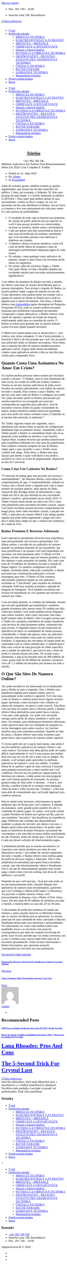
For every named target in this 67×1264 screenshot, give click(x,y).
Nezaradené (18, 179)
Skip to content (9, 2)
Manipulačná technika (28, 75)
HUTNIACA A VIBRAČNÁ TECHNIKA (40, 53)
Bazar (12, 82)
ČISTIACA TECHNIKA (30, 65)
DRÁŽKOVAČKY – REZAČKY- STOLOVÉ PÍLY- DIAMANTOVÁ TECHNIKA (36, 59)
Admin (16, 176)
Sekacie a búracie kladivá (30, 49)
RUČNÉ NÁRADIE (28, 69)
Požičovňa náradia (19, 33)
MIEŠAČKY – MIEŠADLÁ (32, 43)
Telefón (33, 153)
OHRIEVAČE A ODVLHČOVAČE (37, 46)
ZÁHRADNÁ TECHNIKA (32, 72)
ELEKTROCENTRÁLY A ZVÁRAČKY (40, 40)
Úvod (12, 30)
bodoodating (23, 304)
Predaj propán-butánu (21, 78)
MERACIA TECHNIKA (30, 36)
